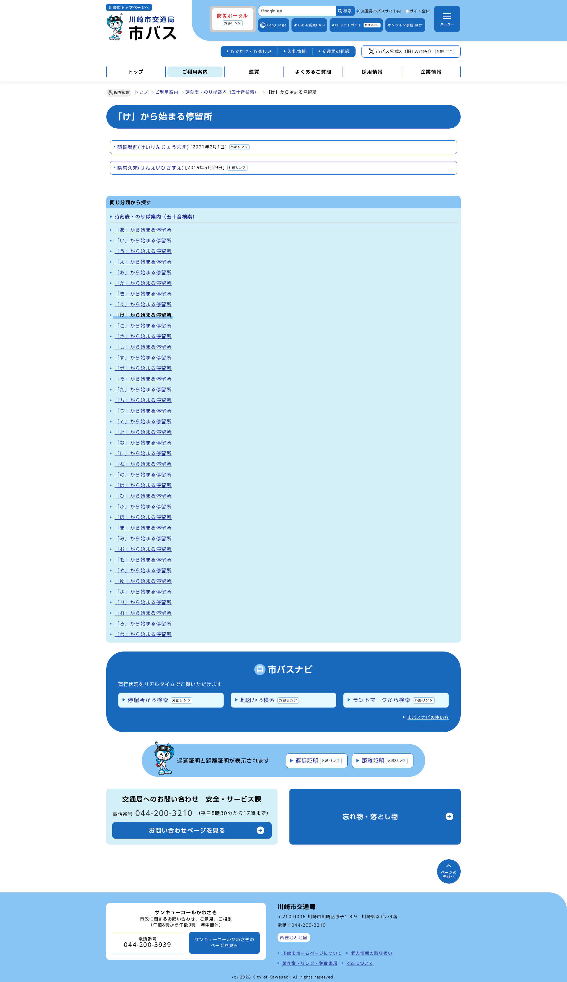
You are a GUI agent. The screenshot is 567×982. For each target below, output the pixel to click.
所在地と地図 (294, 937)
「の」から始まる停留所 (143, 474)
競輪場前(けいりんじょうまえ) (182, 147)
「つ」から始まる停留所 (143, 411)
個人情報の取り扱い (371, 953)
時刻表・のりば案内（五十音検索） (222, 92)
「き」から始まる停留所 (143, 293)
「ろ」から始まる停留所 (143, 623)
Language (277, 25)
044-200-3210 (164, 813)
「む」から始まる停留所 (143, 549)
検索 (347, 11)
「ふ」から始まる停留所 (143, 506)
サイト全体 (420, 11)
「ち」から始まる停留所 (143, 400)
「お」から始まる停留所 (143, 272)
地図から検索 (269, 700)
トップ (141, 92)
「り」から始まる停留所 (143, 602)
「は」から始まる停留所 (143, 485)
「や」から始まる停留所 (143, 570)
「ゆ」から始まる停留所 (143, 581)
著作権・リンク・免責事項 (310, 963)
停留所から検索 (159, 700)
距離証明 (384, 760)
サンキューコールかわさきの (225, 943)
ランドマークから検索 (393, 700)
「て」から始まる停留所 (143, 421)
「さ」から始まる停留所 (143, 336)
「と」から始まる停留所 (143, 432)
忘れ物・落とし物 (370, 817)
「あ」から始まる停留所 (143, 230)
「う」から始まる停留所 (143, 251)
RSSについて (360, 963)
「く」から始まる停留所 (143, 304)
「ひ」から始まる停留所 (143, 496)
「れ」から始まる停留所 (143, 613)
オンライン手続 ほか (405, 25)
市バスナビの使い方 (428, 717)
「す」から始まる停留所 (143, 357)
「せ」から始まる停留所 (143, 368)
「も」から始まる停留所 (143, 560)
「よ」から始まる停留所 (143, 591)
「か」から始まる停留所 (143, 283)
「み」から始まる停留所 (143, 538)
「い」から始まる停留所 (143, 240)
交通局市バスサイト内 (381, 11)
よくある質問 (309, 25)
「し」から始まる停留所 (143, 347)
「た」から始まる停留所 (143, 389)
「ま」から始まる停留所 (143, 528)
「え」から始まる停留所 (143, 262)
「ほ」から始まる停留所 (143, 517)
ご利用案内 (166, 92)
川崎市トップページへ (129, 7)
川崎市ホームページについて (312, 953)
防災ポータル (232, 19)
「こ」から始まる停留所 (143, 325)
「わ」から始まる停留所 (143, 634)
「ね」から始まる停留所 (143, 464)
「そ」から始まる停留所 (143, 379)
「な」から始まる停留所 (143, 442)
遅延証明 (318, 760)
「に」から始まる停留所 (143, 453)
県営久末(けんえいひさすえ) (181, 168)
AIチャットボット (355, 25)
